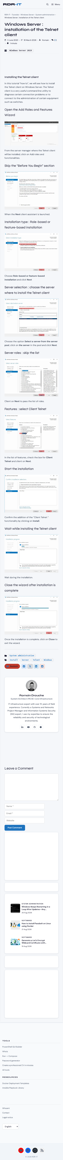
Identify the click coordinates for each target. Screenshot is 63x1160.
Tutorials (15, 15)
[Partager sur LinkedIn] (36, 666)
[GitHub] (34, 727)
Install (14, 660)
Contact (5, 1113)
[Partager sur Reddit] (42, 666)
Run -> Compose (9, 1056)
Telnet (36, 660)
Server (25, 660)
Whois (5, 1051)
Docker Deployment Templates (15, 1083)
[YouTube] (28, 727)
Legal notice (7, 1117)
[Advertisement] (31, 857)
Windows (48, 660)
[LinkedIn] (22, 727)
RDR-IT (12, 4)
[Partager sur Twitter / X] (30, 666)
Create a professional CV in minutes (17, 1065)
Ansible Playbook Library (13, 1088)
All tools (6, 1070)
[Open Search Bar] (47, 4)
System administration (45, 15)
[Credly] (40, 727)
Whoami (6, 1108)
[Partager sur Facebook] (24, 666)
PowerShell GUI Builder (12, 1047)
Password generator (11, 1060)
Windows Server (27, 15)
